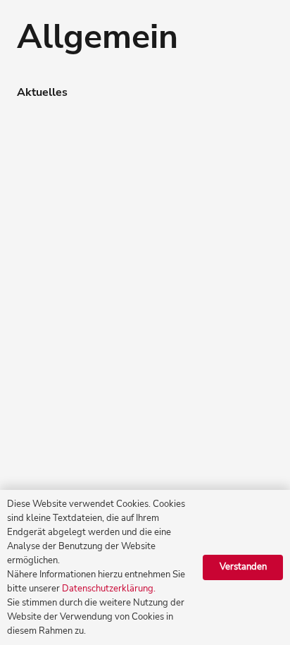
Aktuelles (42, 92)
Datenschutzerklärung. (109, 588)
